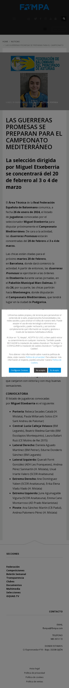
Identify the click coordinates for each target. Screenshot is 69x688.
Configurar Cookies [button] (19, 370)
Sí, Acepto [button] (54, 370)
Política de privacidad (35, 357)
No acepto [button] (40, 370)
